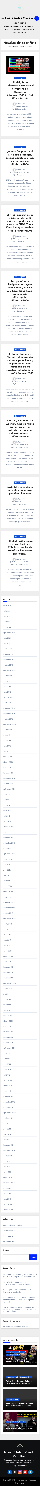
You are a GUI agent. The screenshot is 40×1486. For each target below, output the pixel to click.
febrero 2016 (8, 892)
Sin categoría (20, 78)
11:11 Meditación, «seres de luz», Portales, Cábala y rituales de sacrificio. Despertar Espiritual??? (20, 547)
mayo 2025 (7, 606)
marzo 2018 (7, 757)
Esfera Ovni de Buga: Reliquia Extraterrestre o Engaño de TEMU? (19, 1383)
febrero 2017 (8, 827)
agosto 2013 (7, 1053)
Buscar (6, 1250)
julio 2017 (6, 800)
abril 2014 (6, 1010)
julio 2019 (6, 681)
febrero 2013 (8, 1086)
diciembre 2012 (9, 1097)
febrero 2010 (8, 1210)
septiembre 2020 (9, 633)
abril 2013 (6, 1075)
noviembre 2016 (9, 843)
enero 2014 (7, 1026)
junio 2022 (7, 627)
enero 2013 (7, 1091)
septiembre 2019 (9, 670)
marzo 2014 (7, 1016)
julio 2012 (6, 1123)
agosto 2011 (7, 1156)
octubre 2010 (8, 1188)
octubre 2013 (8, 1043)
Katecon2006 (21, 104)
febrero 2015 (8, 956)
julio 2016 (6, 865)
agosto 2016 (7, 859)
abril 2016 (6, 881)
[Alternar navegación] (2, 18)
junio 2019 (7, 687)
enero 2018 (7, 767)
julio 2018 (6, 735)
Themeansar (20, 1483)
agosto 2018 (7, 730)
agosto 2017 (7, 794)
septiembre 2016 (9, 854)
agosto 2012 (7, 1118)
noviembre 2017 (9, 778)
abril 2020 (7, 643)
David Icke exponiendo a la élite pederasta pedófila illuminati (20, 490)
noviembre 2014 (9, 972)
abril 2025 (6, 611)
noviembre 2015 (9, 908)
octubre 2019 (8, 665)
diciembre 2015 (9, 902)
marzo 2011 (7, 1172)
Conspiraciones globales (12, 1225)
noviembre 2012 (9, 1102)
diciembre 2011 (8, 1145)
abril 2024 (7, 616)
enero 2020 (7, 649)
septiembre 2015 (9, 919)
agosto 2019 (7, 676)
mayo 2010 (7, 1199)
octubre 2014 (8, 978)
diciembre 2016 (9, 838)
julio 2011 (6, 1161)
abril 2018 (6, 751)
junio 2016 (7, 870)
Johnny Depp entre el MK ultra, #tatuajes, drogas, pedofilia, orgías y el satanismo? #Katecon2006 (20, 158)
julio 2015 (6, 929)
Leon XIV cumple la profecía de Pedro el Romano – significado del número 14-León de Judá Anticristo (19, 1309)
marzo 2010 (7, 1204)
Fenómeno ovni (9, 1231)
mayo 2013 (7, 1070)
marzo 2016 (7, 886)
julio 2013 (6, 1059)
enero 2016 (7, 897)
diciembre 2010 (9, 1183)
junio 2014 (7, 999)
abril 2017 (6, 816)
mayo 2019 (7, 692)
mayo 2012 (7, 1134)
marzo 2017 (7, 821)
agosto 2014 (7, 989)
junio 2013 (7, 1064)
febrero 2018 (8, 762)
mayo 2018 (7, 746)
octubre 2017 (8, 784)
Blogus (31, 1480)
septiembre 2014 (9, 983)
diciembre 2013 (9, 1032)
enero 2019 (7, 703)
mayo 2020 (7, 638)
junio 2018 (7, 741)
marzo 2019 (7, 697)
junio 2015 (7, 935)
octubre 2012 (8, 1107)
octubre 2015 (8, 913)
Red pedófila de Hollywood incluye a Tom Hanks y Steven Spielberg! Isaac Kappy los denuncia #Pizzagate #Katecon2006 (20, 291)
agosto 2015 (7, 924)
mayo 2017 (7, 811)
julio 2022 (7, 622)
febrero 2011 (7, 1177)
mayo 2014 (7, 1005)
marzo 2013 (7, 1080)
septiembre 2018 (9, 724)
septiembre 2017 (9, 789)
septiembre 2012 (9, 1113)
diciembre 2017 (9, 773)
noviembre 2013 (9, 1037)
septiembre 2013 (9, 1048)
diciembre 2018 (9, 708)
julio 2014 (6, 994)
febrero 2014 (8, 1021)
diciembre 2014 (9, 967)
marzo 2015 (7, 951)
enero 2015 (7, 962)
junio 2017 (7, 805)
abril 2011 (6, 1167)
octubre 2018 (8, 719)
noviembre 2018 (9, 714)
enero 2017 (7, 832)
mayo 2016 (7, 875)
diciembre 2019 (9, 654)
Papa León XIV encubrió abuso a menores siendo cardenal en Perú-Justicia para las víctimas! (19, 1299)
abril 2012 (6, 1140)
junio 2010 (7, 1194)
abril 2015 (6, 945)
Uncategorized (8, 1241)
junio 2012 (7, 1129)
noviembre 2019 (9, 660)
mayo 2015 (7, 940)
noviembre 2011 (9, 1150)
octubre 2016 (8, 848)
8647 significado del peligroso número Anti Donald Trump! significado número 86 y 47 (19, 1361)
